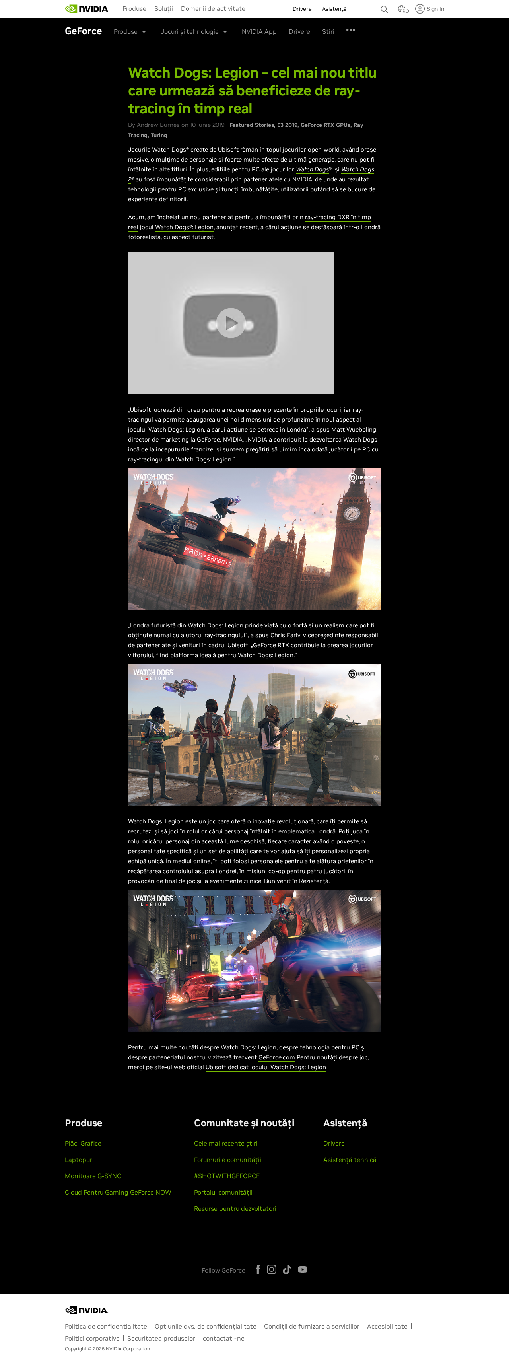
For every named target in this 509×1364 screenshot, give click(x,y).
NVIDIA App (259, 31)
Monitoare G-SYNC (93, 1176)
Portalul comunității (223, 1192)
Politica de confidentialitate (106, 1326)
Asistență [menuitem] (334, 8)
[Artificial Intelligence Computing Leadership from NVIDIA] (87, 9)
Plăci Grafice (83, 1143)
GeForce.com (276, 1057)
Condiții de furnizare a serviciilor (311, 1326)
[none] (385, 5)
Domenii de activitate (213, 8)
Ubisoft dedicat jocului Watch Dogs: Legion (266, 1067)
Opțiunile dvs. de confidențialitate (205, 1326)
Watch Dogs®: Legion (184, 227)
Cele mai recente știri (226, 1143)
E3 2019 (287, 124)
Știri (328, 31)
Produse (134, 8)
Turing (159, 135)
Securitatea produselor (161, 1338)
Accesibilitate (387, 1326)
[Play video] (231, 323)
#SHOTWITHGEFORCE (227, 1176)
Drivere (299, 31)
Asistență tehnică (350, 1160)
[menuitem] (134, 8)
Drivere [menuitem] (302, 8)
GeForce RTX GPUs (325, 124)
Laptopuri (79, 1160)
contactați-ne (224, 1338)
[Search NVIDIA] (385, 7)
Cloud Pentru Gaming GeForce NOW (118, 1192)
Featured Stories (251, 124)
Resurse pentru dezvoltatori (235, 1208)
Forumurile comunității (227, 1160)
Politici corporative (92, 1338)
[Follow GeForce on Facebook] (258, 1269)
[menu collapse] (255, 9)
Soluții (163, 8)
